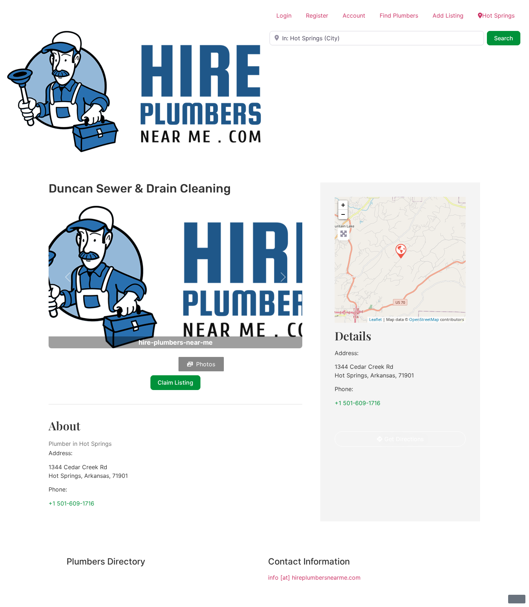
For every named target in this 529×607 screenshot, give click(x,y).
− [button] (343, 214)
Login (283, 15)
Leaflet (375, 319)
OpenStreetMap (424, 319)
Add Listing (448, 15)
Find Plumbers (399, 15)
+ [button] (343, 205)
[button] (68, 277)
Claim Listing (175, 382)
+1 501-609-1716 (71, 503)
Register (317, 15)
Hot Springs (498, 15)
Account (354, 15)
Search (507, 38)
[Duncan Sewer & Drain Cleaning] (401, 251)
